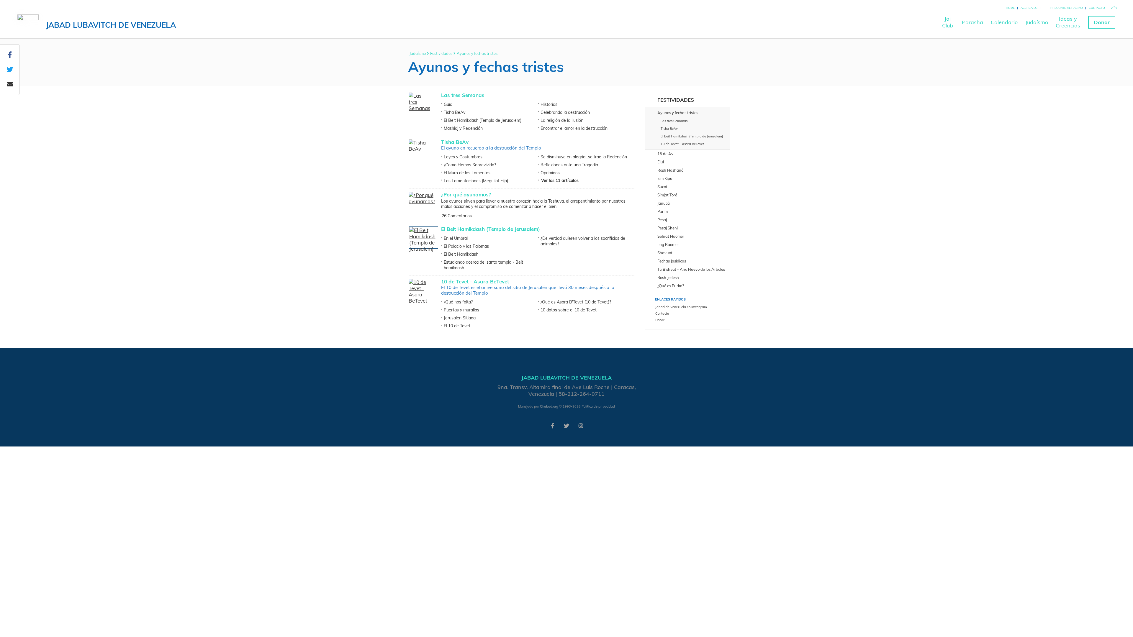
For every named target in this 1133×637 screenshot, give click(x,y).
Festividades (441, 53)
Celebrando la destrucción (565, 112)
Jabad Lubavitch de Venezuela (111, 25)
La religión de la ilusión (562, 120)
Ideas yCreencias (1068, 22)
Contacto (1097, 8)
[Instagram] (580, 425)
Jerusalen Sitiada (460, 318)
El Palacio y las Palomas (466, 246)
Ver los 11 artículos (560, 180)
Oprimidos (550, 172)
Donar (1102, 22)
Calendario (1004, 22)
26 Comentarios (457, 216)
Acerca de (1029, 8)
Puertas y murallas (461, 310)
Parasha (972, 22)
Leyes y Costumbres (463, 157)
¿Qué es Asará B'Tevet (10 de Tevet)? (576, 302)
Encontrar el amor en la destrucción (574, 128)
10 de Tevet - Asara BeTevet (475, 281)
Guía (448, 104)
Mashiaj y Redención (463, 128)
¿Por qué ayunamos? (466, 194)
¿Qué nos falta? (458, 302)
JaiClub (947, 22)
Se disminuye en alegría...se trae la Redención (584, 157)
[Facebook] (552, 425)
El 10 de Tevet (457, 326)
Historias (549, 104)
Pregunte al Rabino (1066, 8)
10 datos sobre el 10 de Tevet (569, 310)
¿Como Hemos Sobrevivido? (470, 165)
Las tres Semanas (462, 95)
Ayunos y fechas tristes (477, 53)
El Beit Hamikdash (461, 254)
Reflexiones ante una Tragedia (569, 165)
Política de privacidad (598, 406)
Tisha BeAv (454, 112)
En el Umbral (456, 238)
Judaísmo (1036, 22)
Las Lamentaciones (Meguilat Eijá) (476, 180)
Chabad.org (549, 406)
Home (1010, 8)
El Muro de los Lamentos (467, 172)
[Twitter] (566, 425)
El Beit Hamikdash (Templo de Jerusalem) (482, 120)
